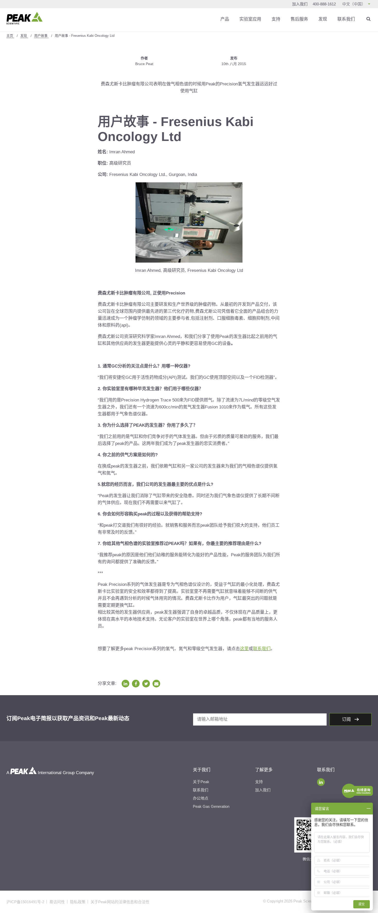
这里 (244, 648)
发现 (322, 19)
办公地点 (200, 798)
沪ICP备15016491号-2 (25, 902)
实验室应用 (250, 19)
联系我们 (346, 19)
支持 (276, 19)
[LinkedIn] (321, 782)
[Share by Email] (156, 683)
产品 (224, 19)
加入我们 (300, 4)
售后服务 (299, 19)
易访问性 (57, 902)
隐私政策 (77, 902)
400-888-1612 (324, 4)
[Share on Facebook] (136, 683)
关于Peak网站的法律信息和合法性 (120, 902)
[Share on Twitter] (146, 683)
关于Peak (201, 782)
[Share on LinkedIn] (125, 683)
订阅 (347, 719)
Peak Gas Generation (211, 806)
